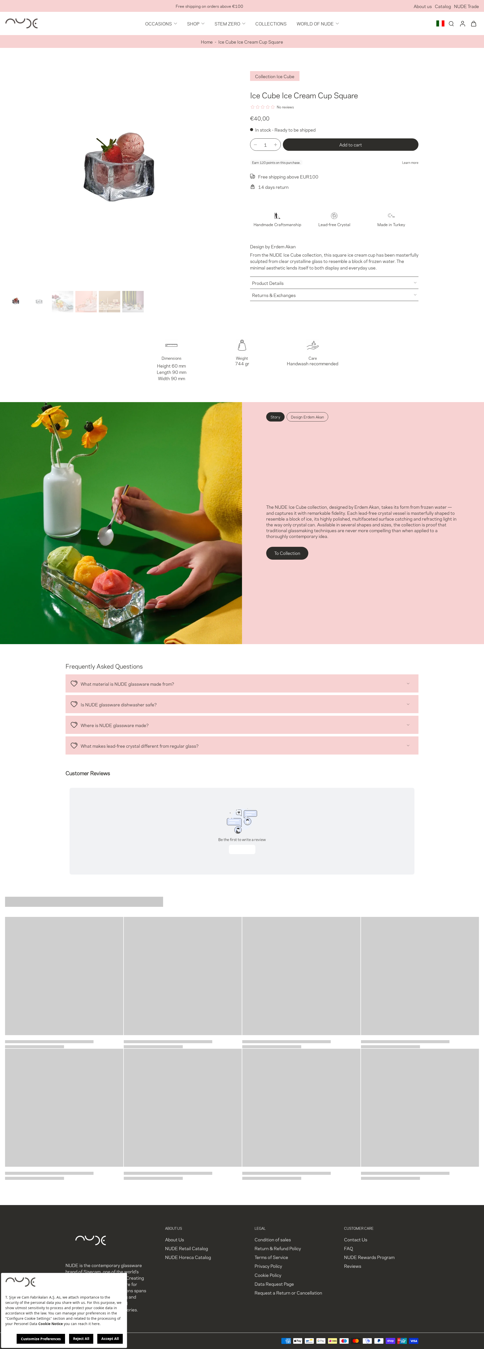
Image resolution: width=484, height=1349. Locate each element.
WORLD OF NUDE (315, 23)
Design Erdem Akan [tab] (307, 416)
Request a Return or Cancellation (288, 1292)
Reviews (352, 1266)
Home (207, 41)
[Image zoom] (119, 174)
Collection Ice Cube (274, 76)
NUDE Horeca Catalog (188, 1257)
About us (423, 6)
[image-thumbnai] (15, 301)
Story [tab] (275, 416)
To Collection (287, 553)
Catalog (443, 6)
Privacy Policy (268, 1266)
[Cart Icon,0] (473, 23)
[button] (350, 144)
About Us (174, 1239)
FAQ (348, 1248)
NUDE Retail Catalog (186, 1248)
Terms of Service (271, 1257)
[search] (451, 23)
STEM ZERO (227, 23)
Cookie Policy (268, 1275)
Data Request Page (274, 1283)
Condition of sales (273, 1239)
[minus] (255, 145)
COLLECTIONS (271, 23)
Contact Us (355, 1239)
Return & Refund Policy (278, 1248)
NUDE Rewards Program (369, 1257)
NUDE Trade (466, 6)
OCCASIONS (158, 23)
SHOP (193, 23)
